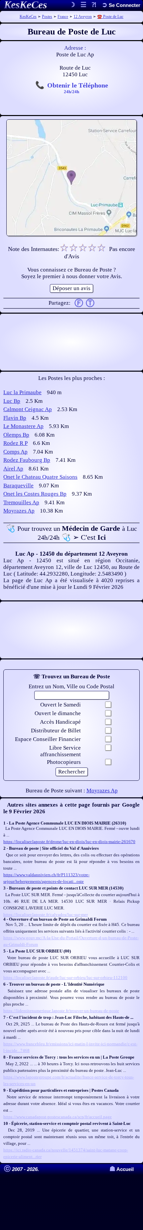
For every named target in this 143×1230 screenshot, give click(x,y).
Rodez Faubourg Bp (26, 460)
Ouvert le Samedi (60, 705)
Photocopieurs (64, 762)
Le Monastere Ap (23, 426)
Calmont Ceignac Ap (27, 409)
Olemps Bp (16, 435)
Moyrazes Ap (19, 511)
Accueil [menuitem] (121, 1169)
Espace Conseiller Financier (48, 739)
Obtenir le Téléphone (77, 87)
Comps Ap (15, 452)
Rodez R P (15, 443)
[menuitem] (121, 5)
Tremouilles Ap (21, 502)
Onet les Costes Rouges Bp (35, 494)
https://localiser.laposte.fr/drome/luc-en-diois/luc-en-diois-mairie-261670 (69, 841)
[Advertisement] (71, 342)
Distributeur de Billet (56, 730)
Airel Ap (13, 468)
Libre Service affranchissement (60, 751)
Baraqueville (18, 485)
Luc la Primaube (22, 392)
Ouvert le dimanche (58, 713)
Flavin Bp (14, 418)
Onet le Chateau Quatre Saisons (40, 477)
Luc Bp (11, 401)
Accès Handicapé (60, 722)
